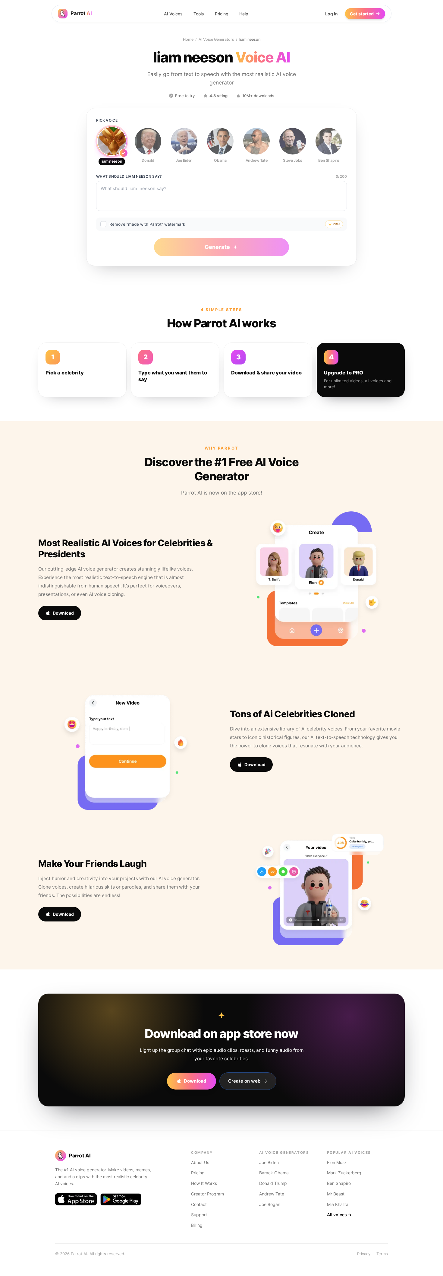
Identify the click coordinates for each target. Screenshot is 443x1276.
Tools (198, 13)
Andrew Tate (271, 1193)
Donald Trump (273, 1183)
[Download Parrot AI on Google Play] (120, 1199)
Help (243, 13)
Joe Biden (269, 1162)
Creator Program (207, 1193)
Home (188, 39)
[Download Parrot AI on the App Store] (76, 1199)
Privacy (363, 1253)
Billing (197, 1225)
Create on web (244, 1081)
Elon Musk (337, 1162)
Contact (199, 1204)
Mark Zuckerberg (344, 1172)
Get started (362, 13)
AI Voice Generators (216, 39)
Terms (382, 1253)
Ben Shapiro (339, 1183)
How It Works (204, 1183)
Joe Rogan (269, 1204)
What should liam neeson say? (129, 176)
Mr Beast (335, 1193)
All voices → (339, 1214)
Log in (331, 13)
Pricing (221, 13)
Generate (217, 247)
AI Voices (173, 13)
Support (199, 1214)
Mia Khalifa (337, 1204)
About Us (200, 1162)
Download (63, 613)
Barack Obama (274, 1172)
